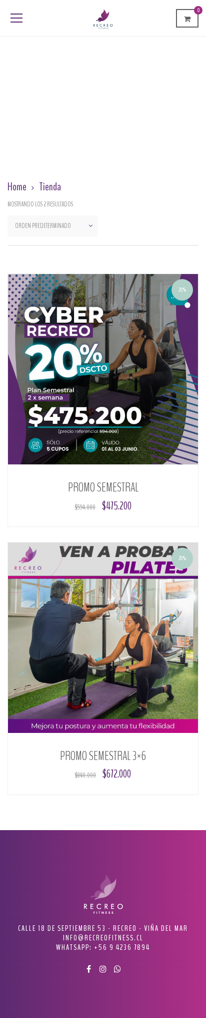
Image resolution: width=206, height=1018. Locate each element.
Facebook (88, 969)
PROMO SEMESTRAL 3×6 (103, 756)
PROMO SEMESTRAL (103, 487)
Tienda (50, 186)
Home (17, 186)
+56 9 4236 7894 (122, 947)
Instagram (103, 969)
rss (118, 969)
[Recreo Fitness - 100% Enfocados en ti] (103, 18)
